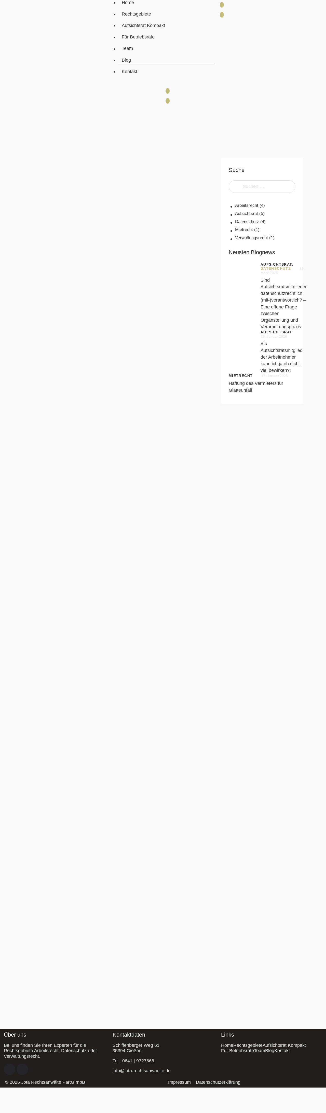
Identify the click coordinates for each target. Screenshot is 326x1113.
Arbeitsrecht (246, 205)
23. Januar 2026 (274, 336)
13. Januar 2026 (274, 376)
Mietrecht (244, 229)
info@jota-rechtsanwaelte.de (142, 1070)
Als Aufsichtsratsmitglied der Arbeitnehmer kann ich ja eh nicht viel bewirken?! (282, 357)
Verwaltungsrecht (251, 237)
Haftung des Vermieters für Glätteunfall (256, 386)
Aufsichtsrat (246, 213)
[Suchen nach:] (262, 186)
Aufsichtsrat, (277, 264)
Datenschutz (247, 221)
